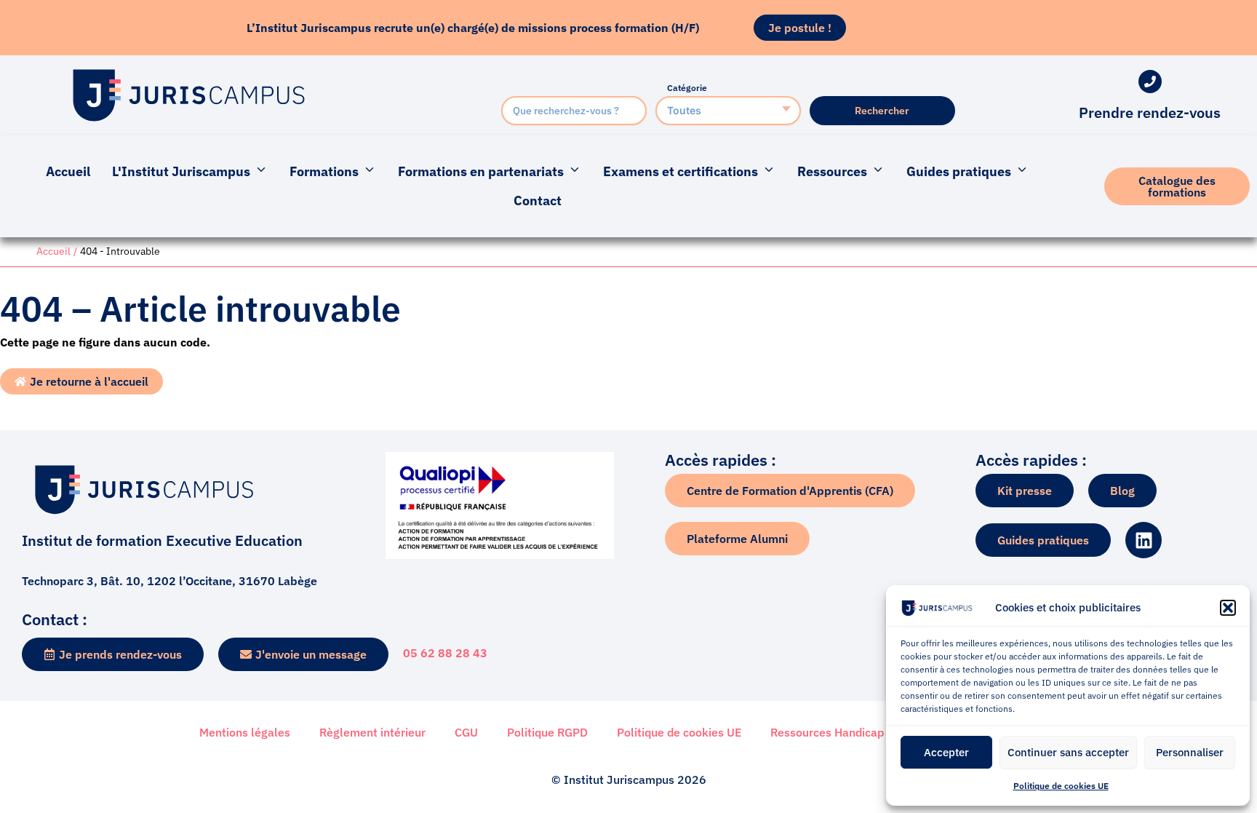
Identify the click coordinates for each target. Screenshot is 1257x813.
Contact (538, 200)
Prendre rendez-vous (1150, 112)
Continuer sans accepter (1068, 752)
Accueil (68, 171)
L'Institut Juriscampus (181, 171)
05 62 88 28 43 (445, 653)
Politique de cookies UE (1061, 785)
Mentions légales (244, 732)
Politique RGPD (547, 732)
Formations (324, 171)
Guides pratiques (958, 171)
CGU (466, 732)
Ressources (832, 171)
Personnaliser (1190, 752)
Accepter (946, 752)
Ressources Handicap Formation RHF (868, 732)
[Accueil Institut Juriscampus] (188, 95)
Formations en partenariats (481, 171)
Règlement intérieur (372, 732)
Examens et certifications (680, 171)
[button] (1228, 607)
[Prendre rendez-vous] (1150, 81)
